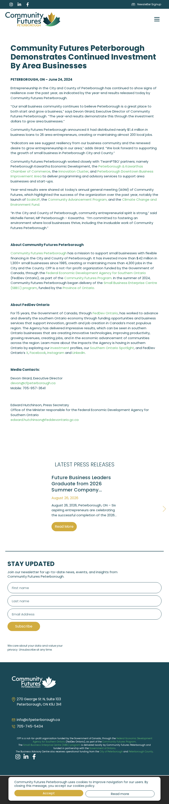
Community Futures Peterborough (39, 253)
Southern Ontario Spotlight (112, 348)
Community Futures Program (88, 278)
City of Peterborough (111, 751)
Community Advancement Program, (77, 199)
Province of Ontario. (79, 288)
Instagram (55, 352)
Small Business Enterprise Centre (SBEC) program (51, 745)
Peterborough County (141, 751)
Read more (120, 793)
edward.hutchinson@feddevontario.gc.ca (45, 419)
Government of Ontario (102, 748)
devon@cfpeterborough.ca (33, 383)
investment (59, 348)
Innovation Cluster (73, 171)
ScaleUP (33, 199)
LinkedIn (78, 352)
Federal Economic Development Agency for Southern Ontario (96, 273)
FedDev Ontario (105, 313)
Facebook (38, 352)
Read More (64, 526)
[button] (4, 508)
